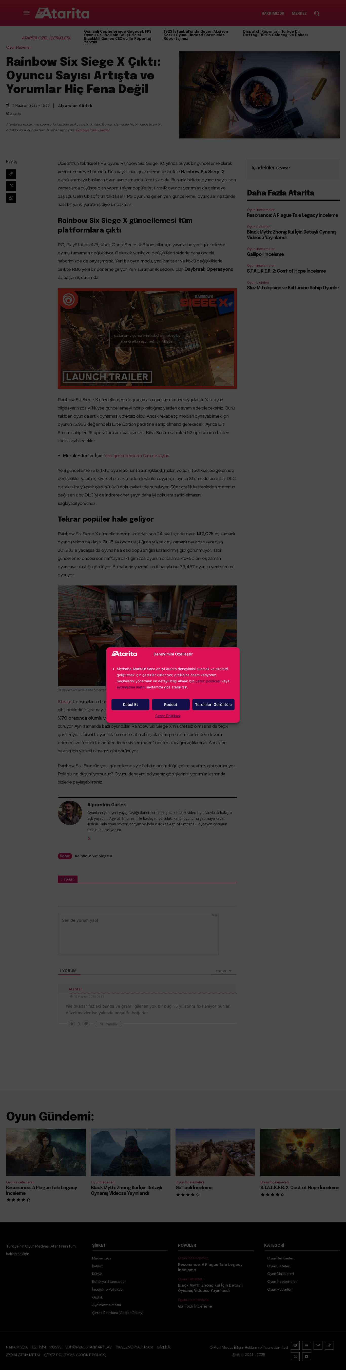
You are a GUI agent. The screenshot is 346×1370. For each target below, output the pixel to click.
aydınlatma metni (131, 687)
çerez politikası (208, 681)
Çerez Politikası (168, 716)
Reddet (170, 704)
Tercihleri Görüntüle (213, 704)
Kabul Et (130, 704)
